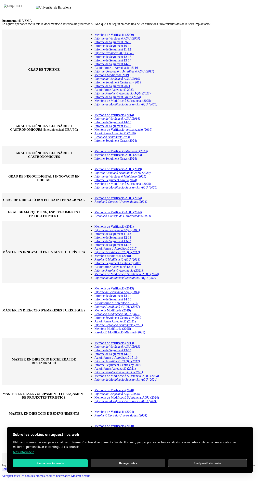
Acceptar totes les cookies (18, 476)
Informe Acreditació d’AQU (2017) (117, 252)
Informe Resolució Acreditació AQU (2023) (122, 93)
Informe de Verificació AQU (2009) (117, 38)
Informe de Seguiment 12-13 (112, 56)
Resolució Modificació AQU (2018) (117, 259)
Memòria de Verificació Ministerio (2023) (121, 151)
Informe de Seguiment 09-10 (112, 42)
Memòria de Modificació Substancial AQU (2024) (126, 274)
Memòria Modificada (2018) (112, 255)
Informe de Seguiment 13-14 (112, 60)
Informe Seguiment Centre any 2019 (117, 82)
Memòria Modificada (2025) (112, 328)
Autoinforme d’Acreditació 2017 (115, 248)
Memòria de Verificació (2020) (114, 390)
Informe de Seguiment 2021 (112, 86)
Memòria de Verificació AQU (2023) (118, 155)
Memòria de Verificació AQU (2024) (118, 198)
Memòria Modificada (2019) (112, 310)
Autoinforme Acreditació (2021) (115, 266)
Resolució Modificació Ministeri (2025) (119, 332)
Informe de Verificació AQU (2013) (117, 292)
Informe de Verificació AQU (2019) (117, 78)
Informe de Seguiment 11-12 (112, 49)
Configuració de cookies (207, 463)
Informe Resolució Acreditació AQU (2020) (122, 172)
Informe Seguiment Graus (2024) (115, 140)
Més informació (23, 452)
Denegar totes (128, 463)
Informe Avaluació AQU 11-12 (114, 53)
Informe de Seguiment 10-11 (112, 45)
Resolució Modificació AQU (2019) (117, 314)
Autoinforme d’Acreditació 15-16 (116, 303)
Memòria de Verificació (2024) (114, 411)
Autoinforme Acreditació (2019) (115, 133)
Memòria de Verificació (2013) (114, 288)
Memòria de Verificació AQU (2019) (118, 169)
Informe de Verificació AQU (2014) (117, 118)
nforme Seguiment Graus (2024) (116, 158)
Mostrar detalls (80, 476)
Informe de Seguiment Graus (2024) (117, 97)
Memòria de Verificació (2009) (114, 34)
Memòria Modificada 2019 (111, 75)
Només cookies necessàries (53, 476)
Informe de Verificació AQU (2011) (117, 230)
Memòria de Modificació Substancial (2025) (122, 100)
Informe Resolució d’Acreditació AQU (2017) (124, 71)
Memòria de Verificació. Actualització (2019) (123, 129)
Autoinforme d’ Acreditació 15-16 (116, 67)
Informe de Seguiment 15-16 (112, 126)
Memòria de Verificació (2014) (114, 115)
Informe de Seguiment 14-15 (112, 64)
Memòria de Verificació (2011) (114, 226)
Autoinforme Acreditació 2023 (114, 89)
